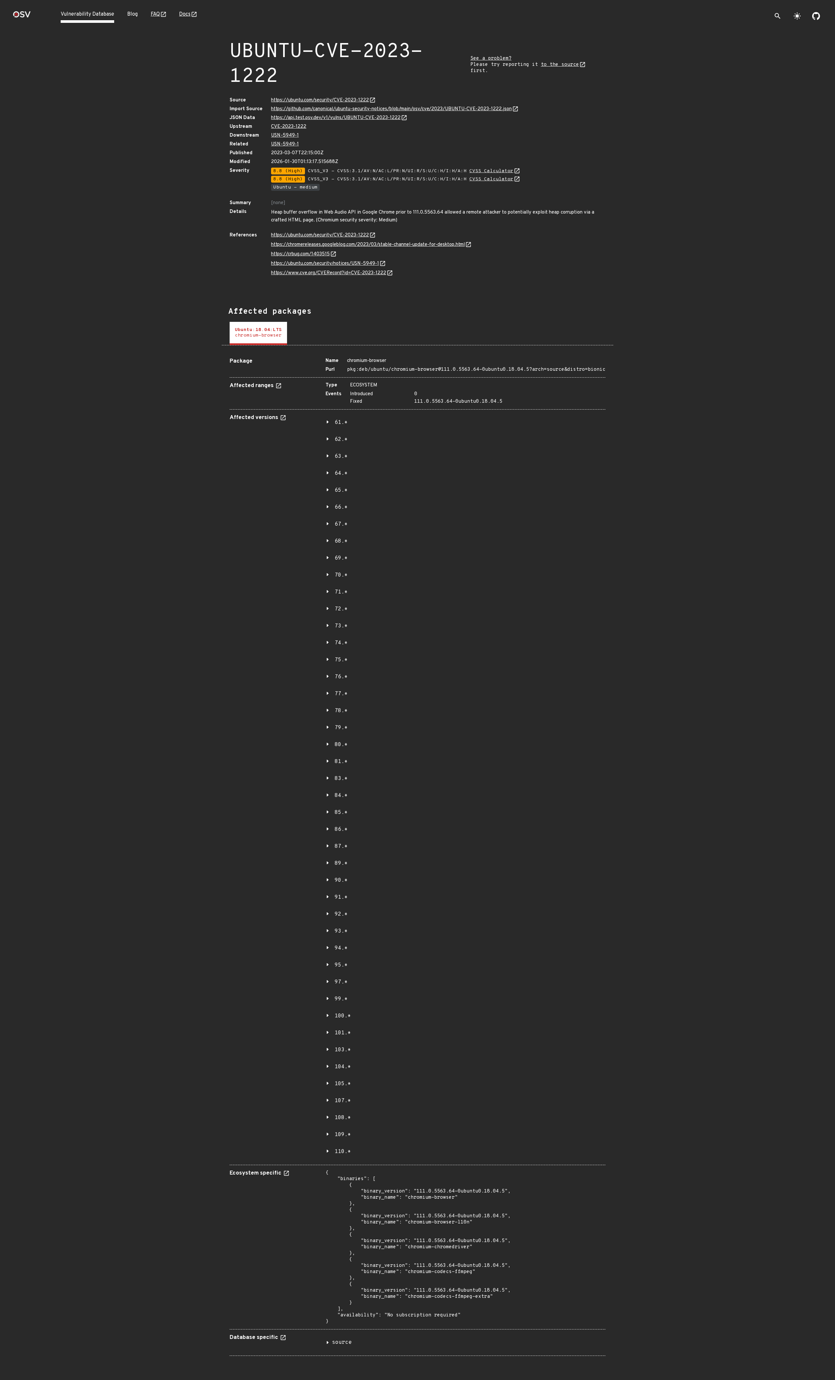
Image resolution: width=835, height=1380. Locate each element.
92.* (341, 914)
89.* (341, 863)
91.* (341, 897)
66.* (341, 507)
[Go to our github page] (816, 16)
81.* (341, 761)
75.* (341, 660)
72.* (341, 609)
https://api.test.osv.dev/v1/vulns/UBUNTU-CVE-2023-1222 (336, 118)
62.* (341, 439)
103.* (343, 1050)
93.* (341, 931)
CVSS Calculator (491, 171)
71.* (341, 592)
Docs (184, 14)
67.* (341, 524)
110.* (343, 1151)
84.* (341, 795)
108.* (343, 1118)
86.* (341, 829)
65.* (341, 490)
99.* (341, 999)
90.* (341, 880)
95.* (341, 965)
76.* (341, 677)
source (342, 1342)
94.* (341, 948)
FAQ (155, 14)
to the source (560, 65)
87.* (341, 846)
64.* (341, 473)
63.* (341, 456)
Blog (132, 14)
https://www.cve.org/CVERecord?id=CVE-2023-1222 (328, 273)
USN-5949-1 (285, 135)
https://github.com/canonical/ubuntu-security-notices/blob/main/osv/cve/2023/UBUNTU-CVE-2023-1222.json (391, 109)
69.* (341, 558)
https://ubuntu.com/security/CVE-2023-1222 (320, 100)
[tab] (258, 333)
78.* (341, 711)
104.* (343, 1067)
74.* (341, 643)
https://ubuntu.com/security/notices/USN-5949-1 (325, 264)
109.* (343, 1135)
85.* (341, 812)
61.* (341, 422)
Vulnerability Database (87, 14)
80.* (341, 745)
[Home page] (22, 16)
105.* (343, 1084)
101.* (343, 1033)
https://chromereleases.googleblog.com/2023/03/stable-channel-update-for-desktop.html (368, 245)
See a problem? (490, 58)
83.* (341, 778)
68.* (341, 541)
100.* (343, 1016)
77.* (341, 694)
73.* (341, 626)
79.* (341, 728)
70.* (341, 575)
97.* (341, 982)
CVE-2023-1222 (288, 127)
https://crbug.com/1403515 (300, 254)
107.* (343, 1101)
